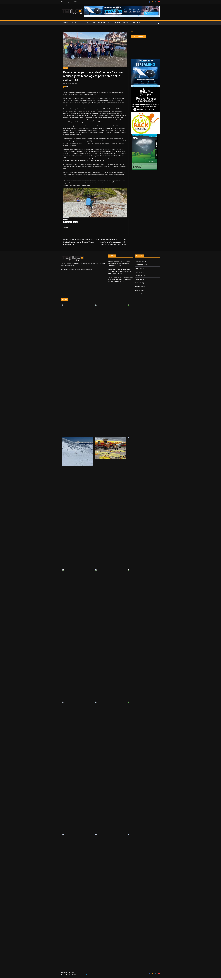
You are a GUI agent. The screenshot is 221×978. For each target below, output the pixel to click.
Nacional (126, 22)
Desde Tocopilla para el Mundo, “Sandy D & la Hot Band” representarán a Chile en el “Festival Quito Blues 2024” (78, 242)
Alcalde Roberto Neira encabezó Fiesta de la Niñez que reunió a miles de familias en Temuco (120, 279)
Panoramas (101, 22)
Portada (65, 22)
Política (82, 22)
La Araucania (139, 264)
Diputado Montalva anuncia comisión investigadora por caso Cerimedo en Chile (119, 263)
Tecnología (136, 22)
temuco (75, 83)
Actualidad (91, 22)
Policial (73, 22)
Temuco (117, 22)
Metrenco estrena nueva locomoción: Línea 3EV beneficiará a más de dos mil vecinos (119, 271)
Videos (137, 294)
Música (110, 22)
